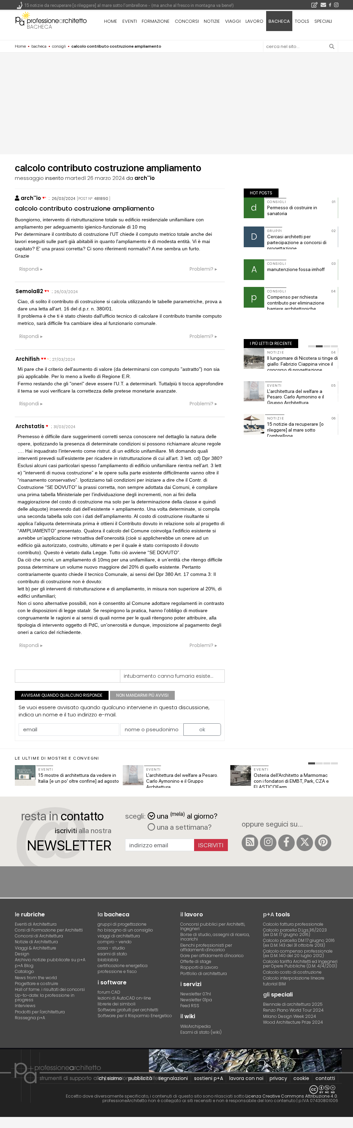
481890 (101, 198)
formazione (156, 21)
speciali (323, 21)
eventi (129, 21)
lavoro (254, 21)
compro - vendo (115, 942)
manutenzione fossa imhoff (296, 269)
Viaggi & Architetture (35, 948)
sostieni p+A (208, 1078)
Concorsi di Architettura (39, 936)
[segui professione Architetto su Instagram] (268, 843)
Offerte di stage (195, 961)
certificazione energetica (123, 965)
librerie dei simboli (116, 1004)
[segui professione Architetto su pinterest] (323, 843)
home (110, 21)
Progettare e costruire (36, 983)
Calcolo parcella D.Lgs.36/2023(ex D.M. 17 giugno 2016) (295, 932)
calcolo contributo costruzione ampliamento (84, 208)
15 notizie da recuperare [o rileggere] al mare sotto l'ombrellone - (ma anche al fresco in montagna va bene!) (129, 5)
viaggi (233, 21)
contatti (325, 1078)
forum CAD (109, 992)
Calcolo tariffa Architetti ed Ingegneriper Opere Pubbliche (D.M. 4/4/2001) (300, 963)
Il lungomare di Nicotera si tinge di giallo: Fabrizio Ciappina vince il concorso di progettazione (302, 364)
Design (22, 954)
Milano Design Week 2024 (289, 1016)
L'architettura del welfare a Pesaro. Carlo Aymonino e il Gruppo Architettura (295, 397)
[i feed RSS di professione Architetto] (250, 843)
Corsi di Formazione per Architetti (49, 930)
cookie (301, 1078)
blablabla (108, 960)
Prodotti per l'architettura (40, 1012)
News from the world (36, 978)
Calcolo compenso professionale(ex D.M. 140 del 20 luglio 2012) (298, 953)
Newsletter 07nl (195, 994)
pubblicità (140, 1078)
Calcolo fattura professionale (293, 924)
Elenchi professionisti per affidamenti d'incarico (206, 947)
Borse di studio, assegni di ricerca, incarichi (215, 937)
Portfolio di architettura (203, 973)
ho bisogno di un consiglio (125, 930)
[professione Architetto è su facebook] (286, 843)
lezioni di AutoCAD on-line (124, 998)
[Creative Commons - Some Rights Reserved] (176, 1089)
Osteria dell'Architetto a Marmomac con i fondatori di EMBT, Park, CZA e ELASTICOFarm (291, 781)
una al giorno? (187, 815)
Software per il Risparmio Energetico (135, 1016)
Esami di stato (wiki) (201, 1032)
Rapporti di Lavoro (199, 967)
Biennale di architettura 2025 (293, 1004)
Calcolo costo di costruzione (292, 972)
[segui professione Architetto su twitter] (304, 843)
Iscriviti (210, 845)
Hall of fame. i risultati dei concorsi (50, 989)
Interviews (25, 1006)
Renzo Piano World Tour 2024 (293, 1010)
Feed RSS (189, 1006)
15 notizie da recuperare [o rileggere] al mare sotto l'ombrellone (295, 429)
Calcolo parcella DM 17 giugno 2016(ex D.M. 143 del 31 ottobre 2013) (299, 942)
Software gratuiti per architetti (128, 1010)
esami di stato (112, 954)
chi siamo (110, 1078)
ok (202, 729)
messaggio (29, 178)
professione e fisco (117, 971)
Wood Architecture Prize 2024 (293, 1022)
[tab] (311, 346)
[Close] (4, 1125)
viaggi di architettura (119, 936)
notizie (212, 21)
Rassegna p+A (30, 1018)
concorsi (187, 21)
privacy (278, 1078)
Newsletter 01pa (196, 1000)
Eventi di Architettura (36, 924)
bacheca (39, 27)
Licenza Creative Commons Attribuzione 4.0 (291, 1096)
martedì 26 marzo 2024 (95, 178)
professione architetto (51, 20)
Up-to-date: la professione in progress (44, 997)
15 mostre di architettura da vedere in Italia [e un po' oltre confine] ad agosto (78, 778)
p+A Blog (24, 965)
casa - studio (111, 948)
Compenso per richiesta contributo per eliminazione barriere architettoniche (295, 302)
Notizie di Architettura (36, 942)
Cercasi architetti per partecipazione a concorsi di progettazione (296, 242)
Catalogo (24, 971)
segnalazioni (173, 1078)
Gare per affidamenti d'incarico (212, 955)
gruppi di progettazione (122, 924)
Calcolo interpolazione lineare (293, 978)
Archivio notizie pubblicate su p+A (50, 960)
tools (302, 21)
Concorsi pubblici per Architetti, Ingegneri (212, 926)
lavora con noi (246, 1078)
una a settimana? (183, 826)
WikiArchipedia (195, 1026)
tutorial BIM (274, 984)
